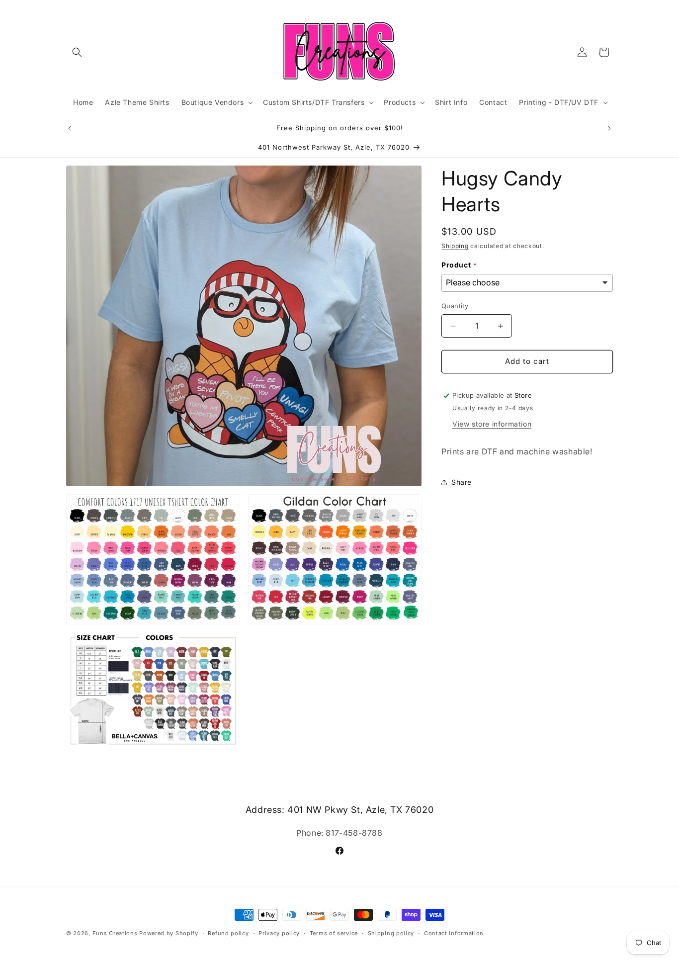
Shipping (455, 246)
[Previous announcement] (70, 128)
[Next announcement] (609, 128)
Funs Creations (115, 933)
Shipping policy (391, 932)
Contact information (454, 932)
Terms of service (334, 932)
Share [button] (461, 482)
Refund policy (228, 932)
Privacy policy (279, 932)
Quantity (454, 306)
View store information (491, 424)
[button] (77, 52)
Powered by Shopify (168, 933)
